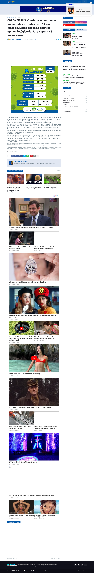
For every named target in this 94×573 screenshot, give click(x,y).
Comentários (80, 29)
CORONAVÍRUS (18, 17)
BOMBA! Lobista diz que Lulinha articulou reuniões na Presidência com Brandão (74, 76)
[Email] (34, 156)
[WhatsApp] (60, 39)
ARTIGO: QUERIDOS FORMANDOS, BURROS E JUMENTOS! (78, 36)
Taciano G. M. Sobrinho (21, 161)
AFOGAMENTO (75, 102)
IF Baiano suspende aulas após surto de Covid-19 (51, 188)
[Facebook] (56, 39)
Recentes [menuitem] (33, 2)
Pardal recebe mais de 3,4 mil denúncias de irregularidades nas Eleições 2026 (74, 83)
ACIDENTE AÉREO (75, 96)
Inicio (75, 570)
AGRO (75, 109)
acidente (75, 94)
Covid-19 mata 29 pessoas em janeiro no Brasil (34, 188)
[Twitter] (58, 39)
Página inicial (10, 17)
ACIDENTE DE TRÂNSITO (75, 100)
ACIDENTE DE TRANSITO (75, 98)
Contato (85, 570)
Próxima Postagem (55, 558)
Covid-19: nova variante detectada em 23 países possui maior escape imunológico (13, 190)
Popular (69, 29)
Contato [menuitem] (40, 2)
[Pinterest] (31, 156)
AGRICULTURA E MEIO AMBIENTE (75, 107)
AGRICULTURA (75, 104)
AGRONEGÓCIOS (75, 111)
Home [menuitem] (18, 2)
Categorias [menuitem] (25, 2)
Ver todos (59, 170)
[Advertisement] (34, 54)
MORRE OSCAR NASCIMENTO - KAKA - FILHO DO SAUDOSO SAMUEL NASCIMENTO (77, 55)
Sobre (79, 570)
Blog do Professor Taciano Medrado (24, 570)
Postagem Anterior (12, 558)
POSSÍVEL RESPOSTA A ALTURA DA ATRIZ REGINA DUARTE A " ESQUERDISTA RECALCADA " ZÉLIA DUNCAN (79, 45)
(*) (75, 91)
